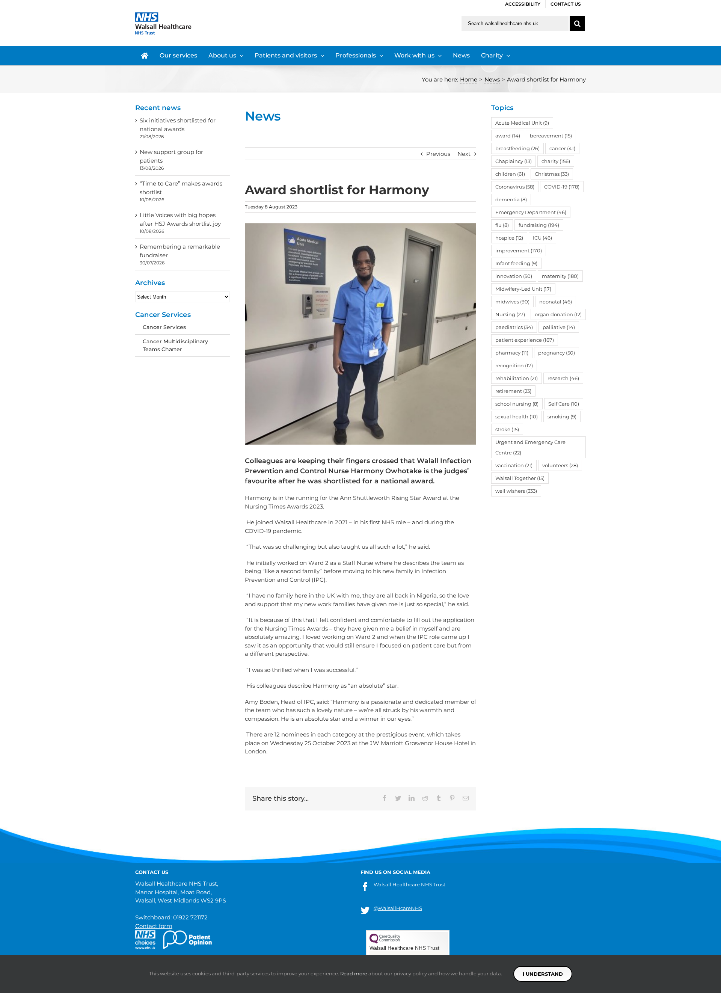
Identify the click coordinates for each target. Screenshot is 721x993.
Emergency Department (530, 212)
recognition (514, 365)
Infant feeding (516, 263)
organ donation (558, 314)
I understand (543, 974)
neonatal (555, 302)
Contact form (153, 926)
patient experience (524, 340)
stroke (507, 429)
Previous (438, 153)
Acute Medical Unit (522, 123)
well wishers (516, 491)
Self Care (563, 404)
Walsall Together (520, 478)
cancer (562, 148)
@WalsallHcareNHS (398, 908)
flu (502, 225)
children (510, 174)
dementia (511, 199)
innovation (513, 276)
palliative (559, 327)
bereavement (551, 136)
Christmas (552, 174)
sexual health (516, 416)
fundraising (539, 225)
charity (556, 161)
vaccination (513, 465)
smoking (562, 416)
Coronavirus (514, 187)
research (563, 378)
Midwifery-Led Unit (523, 289)
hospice (509, 238)
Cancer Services (164, 327)
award (507, 136)
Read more (353, 973)
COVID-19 (561, 187)
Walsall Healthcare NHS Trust (409, 884)
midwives (512, 302)
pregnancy (556, 353)
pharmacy (511, 353)
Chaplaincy (513, 161)
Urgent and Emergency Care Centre (530, 447)
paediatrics (514, 327)
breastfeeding (517, 148)
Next (464, 153)
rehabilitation (516, 378)
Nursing (510, 314)
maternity (560, 276)
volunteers (560, 465)
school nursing (516, 404)
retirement (513, 391)
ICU (542, 238)
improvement (518, 250)
